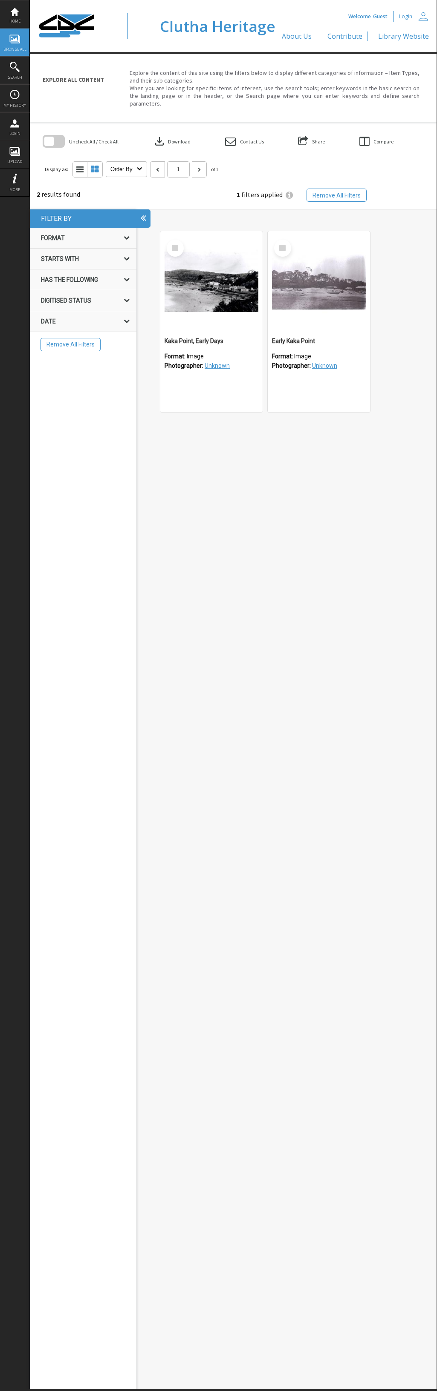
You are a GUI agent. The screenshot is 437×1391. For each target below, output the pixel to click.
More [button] (14, 189)
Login (14, 133)
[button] (244, 141)
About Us (297, 36)
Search (15, 77)
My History (14, 105)
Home (14, 21)
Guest (380, 16)
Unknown (217, 365)
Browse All (14, 49)
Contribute (344, 36)
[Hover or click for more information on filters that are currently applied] (289, 195)
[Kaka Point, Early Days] (211, 282)
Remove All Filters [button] (337, 195)
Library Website (403, 36)
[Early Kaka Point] (319, 282)
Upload (14, 161)
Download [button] (172, 141)
